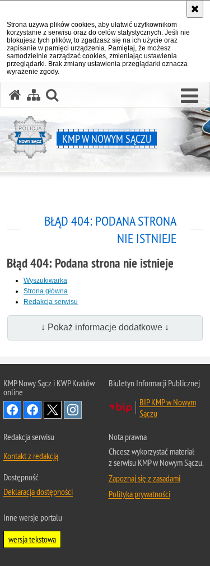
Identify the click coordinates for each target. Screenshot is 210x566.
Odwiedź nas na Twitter (53, 410)
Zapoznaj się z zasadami (144, 478)
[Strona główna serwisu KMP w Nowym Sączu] (15, 95)
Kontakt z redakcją (30, 455)
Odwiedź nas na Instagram (73, 410)
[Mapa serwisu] (33, 95)
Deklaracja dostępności (38, 491)
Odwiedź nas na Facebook (12, 410)
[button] (189, 96)
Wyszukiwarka (45, 280)
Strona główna (46, 291)
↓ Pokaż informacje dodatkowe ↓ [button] (105, 327)
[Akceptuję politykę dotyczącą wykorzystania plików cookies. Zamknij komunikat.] (194, 9)
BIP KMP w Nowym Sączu (167, 407)
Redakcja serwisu (51, 302)
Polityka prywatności (139, 493)
